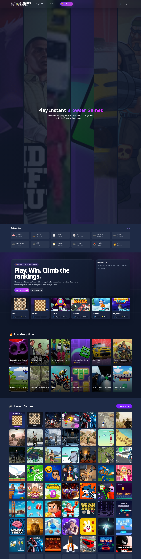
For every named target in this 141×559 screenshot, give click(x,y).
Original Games (41, 4)
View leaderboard (22, 290)
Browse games (37, 290)
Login (126, 4)
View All (127, 228)
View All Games (124, 406)
